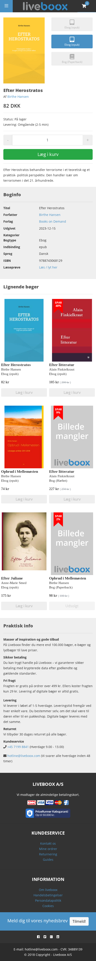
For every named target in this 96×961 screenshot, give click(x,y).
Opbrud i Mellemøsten (19, 471)
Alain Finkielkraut (61, 369)
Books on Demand (52, 221)
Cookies (48, 906)
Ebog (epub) (72, 27)
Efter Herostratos (16, 365)
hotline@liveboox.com (23, 756)
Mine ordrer (48, 849)
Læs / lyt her (48, 267)
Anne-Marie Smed (14, 583)
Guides (48, 859)
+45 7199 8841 (18, 747)
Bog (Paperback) (72, 62)
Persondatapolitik (48, 900)
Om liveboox (48, 890)
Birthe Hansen (18, 96)
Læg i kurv (48, 154)
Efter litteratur (61, 365)
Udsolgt (72, 605)
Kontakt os (48, 843)
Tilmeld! (79, 921)
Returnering (48, 854)
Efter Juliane (12, 578)
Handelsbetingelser (48, 895)
